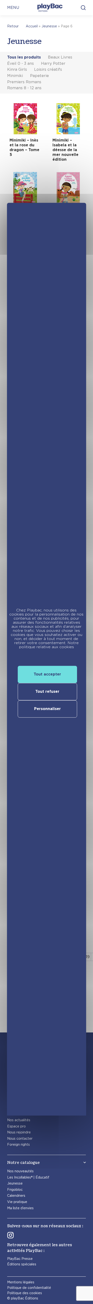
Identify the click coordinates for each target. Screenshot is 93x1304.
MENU (13, 7)
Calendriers (16, 1195)
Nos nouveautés (20, 1171)
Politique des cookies (24, 1293)
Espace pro (16, 1126)
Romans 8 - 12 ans (24, 88)
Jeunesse (49, 26)
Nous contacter (19, 1138)
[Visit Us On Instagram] (10, 1235)
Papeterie (39, 75)
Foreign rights (18, 1144)
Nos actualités (18, 1120)
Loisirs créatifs (48, 69)
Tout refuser (47, 691)
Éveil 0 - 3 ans (20, 63)
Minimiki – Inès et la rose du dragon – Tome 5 (24, 147)
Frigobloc (15, 1189)
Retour (13, 26)
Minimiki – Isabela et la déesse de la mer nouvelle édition (65, 150)
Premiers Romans (24, 82)
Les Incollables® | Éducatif (28, 1177)
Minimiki (15, 75)
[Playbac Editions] (49, 8)
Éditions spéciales (21, 1264)
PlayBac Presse (20, 1259)
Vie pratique (17, 1202)
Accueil (32, 26)
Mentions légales (20, 1282)
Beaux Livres (60, 57)
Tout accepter (47, 674)
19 (88, 956)
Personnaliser (47, 708)
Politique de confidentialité (29, 1288)
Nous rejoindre (19, 1132)
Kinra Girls (17, 69)
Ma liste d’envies (20, 1208)
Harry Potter (53, 63)
